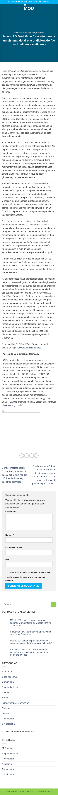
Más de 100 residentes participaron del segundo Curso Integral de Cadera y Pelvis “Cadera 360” (30, 623)
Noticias (40, 33)
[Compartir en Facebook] (26, 455)
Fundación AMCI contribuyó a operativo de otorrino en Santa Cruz (30, 633)
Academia (7, 671)
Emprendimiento (10, 687)
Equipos (31, 33)
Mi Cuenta (7, 748)
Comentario (11, 511)
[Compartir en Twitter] (31, 455)
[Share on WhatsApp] (21, 455)
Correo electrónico (14, 547)
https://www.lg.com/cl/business (26, 348)
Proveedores (8, 719)
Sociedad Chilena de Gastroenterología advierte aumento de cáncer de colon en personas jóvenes (29, 652)
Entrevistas (7, 692)
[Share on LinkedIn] (36, 455)
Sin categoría (8, 724)
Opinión (6, 713)
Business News (20, 33)
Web (7, 560)
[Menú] (3, 9)
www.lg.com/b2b (16, 405)
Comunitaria (8, 682)
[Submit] (53, 604)
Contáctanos (8, 774)
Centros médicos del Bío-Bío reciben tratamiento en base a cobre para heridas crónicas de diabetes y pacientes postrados (14, 475)
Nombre (9, 535)
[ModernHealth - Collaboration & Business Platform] (29, 9)
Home (5, 698)
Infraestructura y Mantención (15, 703)
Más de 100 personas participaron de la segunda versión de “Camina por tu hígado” (31, 642)
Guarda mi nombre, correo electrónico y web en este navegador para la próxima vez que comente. (27, 576)
